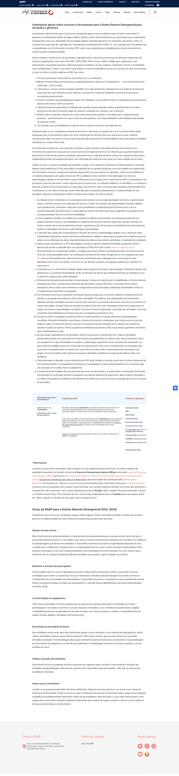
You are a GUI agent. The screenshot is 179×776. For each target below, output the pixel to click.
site (39, 258)
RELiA (69, 476)
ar (76, 436)
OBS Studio (130, 415)
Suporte (127, 12)
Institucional (78, 12)
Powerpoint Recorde (133, 422)
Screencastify (131, 435)
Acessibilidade (149, 5)
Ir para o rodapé (70, 5)
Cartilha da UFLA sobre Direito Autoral (46, 414)
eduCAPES (134, 472)
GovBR (22, 2)
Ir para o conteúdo (25, 5)
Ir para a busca (55, 5)
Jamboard (129, 442)
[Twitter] (141, 749)
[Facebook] (148, 749)
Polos (107, 12)
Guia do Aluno (140, 12)
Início (67, 12)
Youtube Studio (131, 419)
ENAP (64, 436)
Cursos (99, 12)
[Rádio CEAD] (148, 757)
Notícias (116, 12)
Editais (89, 12)
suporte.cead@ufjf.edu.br (122, 247)
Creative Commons (135, 483)
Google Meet (130, 429)
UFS (72, 436)
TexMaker (129, 439)
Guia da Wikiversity (83, 476)
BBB (127, 411)
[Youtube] (141, 757)
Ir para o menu (41, 5)
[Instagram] (154, 749)
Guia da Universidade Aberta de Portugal (114, 476)
